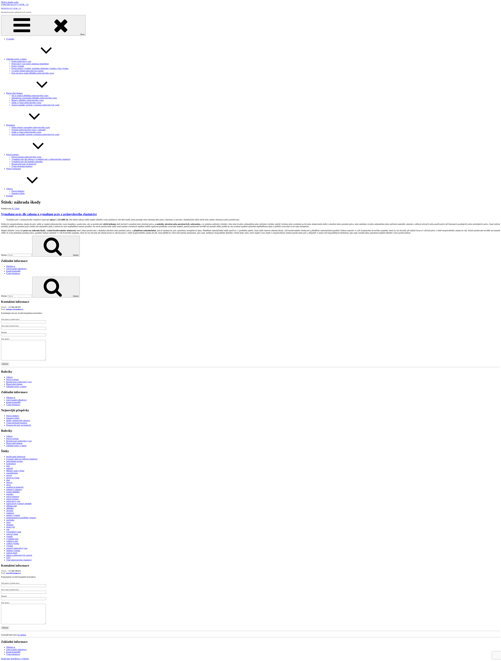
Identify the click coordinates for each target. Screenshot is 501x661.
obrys (8, 485)
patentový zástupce (14, 489)
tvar (7, 529)
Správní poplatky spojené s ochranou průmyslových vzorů (35, 105)
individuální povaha (14, 461)
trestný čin (10, 527)
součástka (10, 520)
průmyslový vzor (13, 501)
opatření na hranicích (14, 487)
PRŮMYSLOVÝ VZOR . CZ (11, 8)
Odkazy (9, 189)
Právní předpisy (17, 191)
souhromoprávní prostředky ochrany (21, 518)
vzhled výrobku (12, 543)
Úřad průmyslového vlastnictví (19, 560)
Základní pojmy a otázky (16, 59)
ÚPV (8, 557)
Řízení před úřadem (14, 93)
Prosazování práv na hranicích (23, 164)
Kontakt (9, 196)
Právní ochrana (12, 154)
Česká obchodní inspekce (21, 166)
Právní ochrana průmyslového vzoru (26, 157)
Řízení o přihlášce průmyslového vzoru (27, 100)
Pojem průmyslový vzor (21, 61)
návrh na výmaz (12, 478)
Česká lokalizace (13, 273)
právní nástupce (12, 496)
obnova (9, 482)
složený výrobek (13, 515)
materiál (9, 468)
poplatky (9, 494)
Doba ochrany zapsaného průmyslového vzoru (30, 127)
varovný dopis (12, 534)
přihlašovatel (11, 506)
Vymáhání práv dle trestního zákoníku (27, 161)
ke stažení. (22, 635)
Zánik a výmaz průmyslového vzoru (26, 103)
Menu (82, 34)
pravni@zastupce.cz (13, 573)
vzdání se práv (12, 541)
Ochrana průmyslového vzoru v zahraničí (28, 130)
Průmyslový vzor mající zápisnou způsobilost (30, 64)
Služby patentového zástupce (18, 420)
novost (9, 475)
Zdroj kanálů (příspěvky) (16, 269)
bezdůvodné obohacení (15, 456)
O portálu (10, 39)
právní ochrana (12, 499)
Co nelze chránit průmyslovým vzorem (27, 71)
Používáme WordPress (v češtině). (15, 659)
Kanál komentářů (13, 271)
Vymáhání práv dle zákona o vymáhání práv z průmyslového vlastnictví (40, 159)
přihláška (10, 508)
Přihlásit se (10, 266)
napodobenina (12, 473)
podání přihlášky (13, 492)
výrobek (9, 546)
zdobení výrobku (13, 550)
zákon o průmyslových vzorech (19, 555)
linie (8, 466)
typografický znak (13, 532)
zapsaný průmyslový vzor (16, 548)
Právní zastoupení (13, 169)
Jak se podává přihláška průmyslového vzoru (29, 95)
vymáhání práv (12, 539)
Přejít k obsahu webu (9, 2)
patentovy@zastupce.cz (14, 309)
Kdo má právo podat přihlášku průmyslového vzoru (32, 73)
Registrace (10, 125)
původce (9, 511)
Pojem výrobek (17, 66)
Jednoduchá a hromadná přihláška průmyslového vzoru (34, 98)
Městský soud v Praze (15, 471)
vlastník (9, 536)
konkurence (11, 464)
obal (8, 480)
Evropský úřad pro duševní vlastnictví (21, 459)
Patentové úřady (18, 193)
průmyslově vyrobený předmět (18, 503)
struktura (9, 525)
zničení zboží (11, 553)
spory (8, 522)
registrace (10, 513)
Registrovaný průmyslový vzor (19, 382)
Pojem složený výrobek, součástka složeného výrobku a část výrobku (39, 68)
